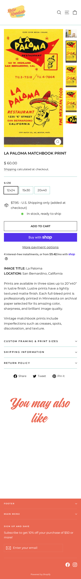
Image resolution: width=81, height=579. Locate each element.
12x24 (11, 190)
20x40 (42, 190)
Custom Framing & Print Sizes (31, 341)
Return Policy (17, 362)
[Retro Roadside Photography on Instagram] (75, 564)
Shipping (10, 169)
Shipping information (24, 351)
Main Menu (12, 514)
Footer (9, 503)
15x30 (26, 190)
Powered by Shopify (40, 574)
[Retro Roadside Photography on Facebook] (67, 564)
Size (7, 183)
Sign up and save (17, 526)
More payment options (40, 247)
